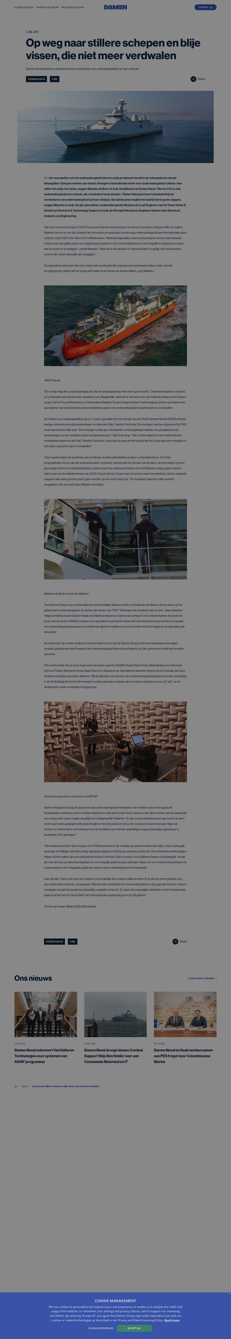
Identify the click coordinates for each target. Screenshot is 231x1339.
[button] (78, 1328)
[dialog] (115, 1315)
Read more (172, 1320)
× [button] (229, 1293)
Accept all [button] (134, 1328)
